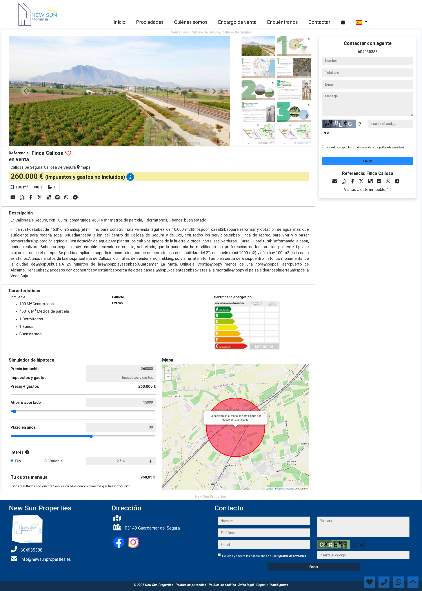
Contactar (319, 22)
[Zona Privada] (343, 22)
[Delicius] (49, 197)
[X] (40, 197)
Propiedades (150, 22)
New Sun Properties (159, 585)
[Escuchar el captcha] (326, 132)
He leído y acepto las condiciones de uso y (365, 147)
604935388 (368, 52)
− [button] (168, 377)
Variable (55, 461)
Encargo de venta (237, 22)
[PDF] (23, 197)
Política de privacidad (191, 585)
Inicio (120, 22)
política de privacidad (391, 147)
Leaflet (269, 488)
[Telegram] (75, 197)
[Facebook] (31, 197)
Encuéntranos (282, 22)
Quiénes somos (190, 22)
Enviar (367, 161)
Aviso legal (246, 585)
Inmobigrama (279, 585)
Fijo (18, 461)
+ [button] (168, 370)
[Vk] (58, 197)
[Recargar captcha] (359, 124)
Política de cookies (223, 585)
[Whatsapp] (66, 197)
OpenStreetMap (285, 488)
